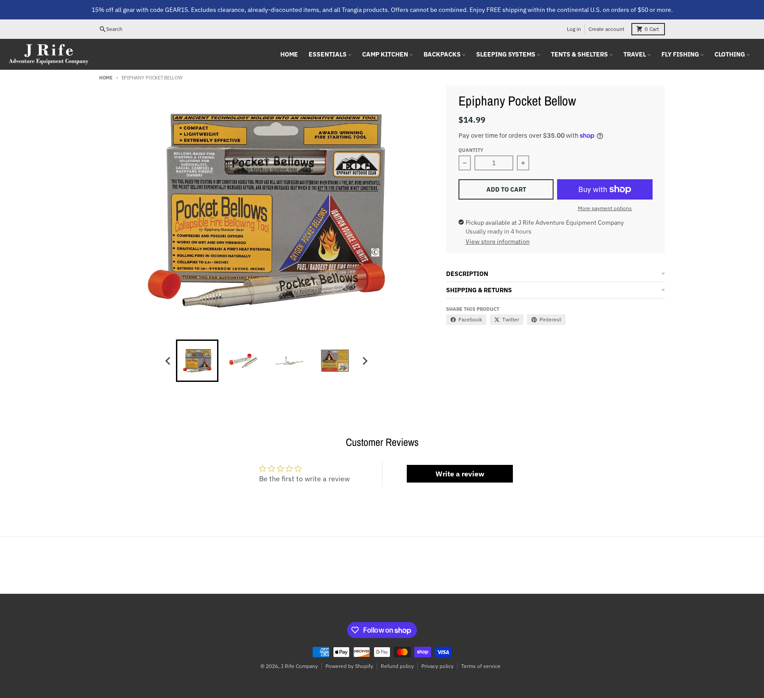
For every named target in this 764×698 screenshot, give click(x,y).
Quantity (470, 150)
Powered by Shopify (349, 666)
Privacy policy (437, 666)
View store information (498, 241)
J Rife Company (299, 666)
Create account (606, 29)
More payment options (605, 208)
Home (106, 78)
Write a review (459, 473)
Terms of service (480, 666)
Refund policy (397, 666)
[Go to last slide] (168, 361)
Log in (574, 29)
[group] (197, 361)
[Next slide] (364, 361)
